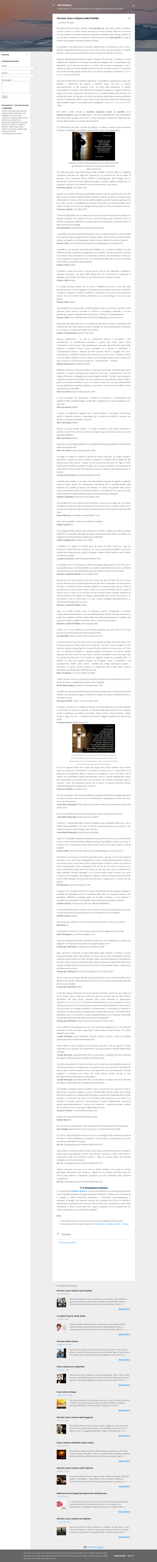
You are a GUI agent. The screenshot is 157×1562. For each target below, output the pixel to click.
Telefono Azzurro (79, 1191)
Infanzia (125, 1224)
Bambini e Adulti (113, 1224)
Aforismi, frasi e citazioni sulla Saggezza (75, 1417)
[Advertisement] (94, 1261)
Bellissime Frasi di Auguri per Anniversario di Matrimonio (82, 1493)
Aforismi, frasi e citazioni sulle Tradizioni (75, 1468)
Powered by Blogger (95, 1547)
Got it (131, 1556)
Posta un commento (67, 1242)
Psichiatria (66, 1234)
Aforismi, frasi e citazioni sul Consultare (74, 1291)
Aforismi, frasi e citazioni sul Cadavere (74, 1519)
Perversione (100, 1224)
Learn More (119, 1556)
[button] (129, 18)
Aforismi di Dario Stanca (67, 1341)
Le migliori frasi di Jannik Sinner (71, 1316)
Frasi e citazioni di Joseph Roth (70, 1367)
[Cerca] (133, 6)
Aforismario (64, 5)
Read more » (125, 1309)
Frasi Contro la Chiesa (66, 1392)
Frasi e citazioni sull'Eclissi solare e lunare (75, 1443)
